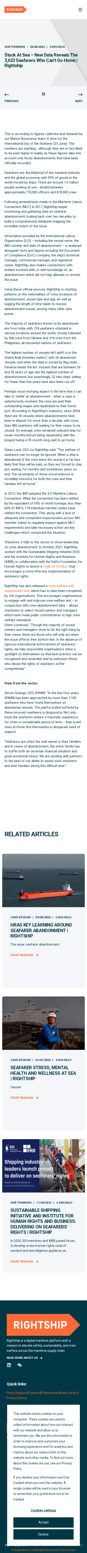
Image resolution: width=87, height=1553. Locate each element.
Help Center (68, 1393)
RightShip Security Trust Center (56, 1550)
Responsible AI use (23, 1550)
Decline (43, 1534)
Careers (34, 1393)
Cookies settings (43, 1510)
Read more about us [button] (22, 1357)
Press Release (17, 1393)
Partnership (50, 1393)
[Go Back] (43, 94)
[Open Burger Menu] (80, 9)
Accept (44, 1522)
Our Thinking (14, 46)
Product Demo (17, 1398)
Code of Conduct (55, 566)
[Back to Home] (15, 9)
